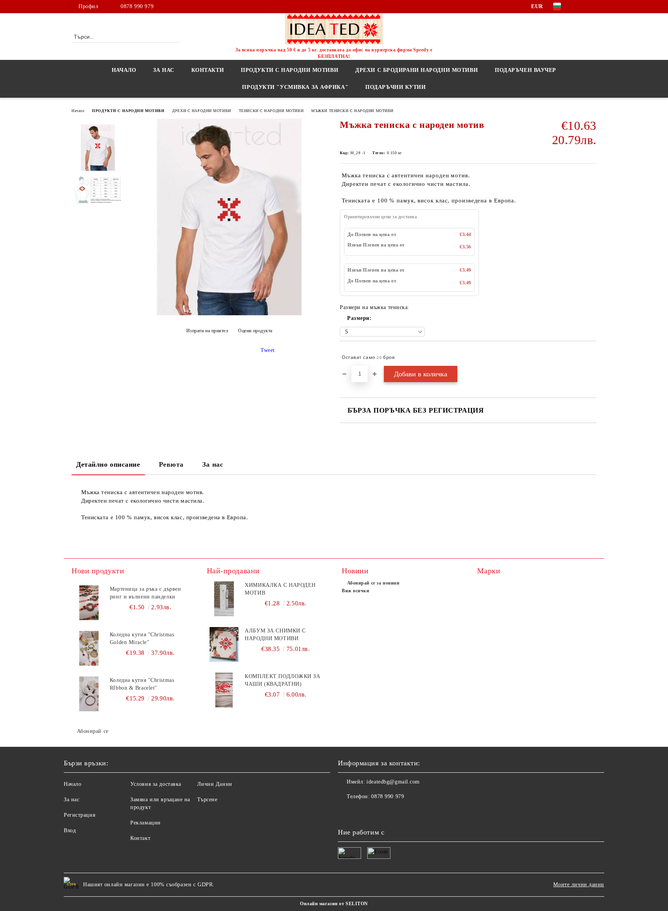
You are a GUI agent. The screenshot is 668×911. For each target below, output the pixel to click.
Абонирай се (93, 731)
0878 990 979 (137, 6)
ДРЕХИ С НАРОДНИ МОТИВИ (201, 111)
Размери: (359, 318)
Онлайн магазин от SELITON (334, 903)
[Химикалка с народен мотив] (224, 598)
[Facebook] (580, 6)
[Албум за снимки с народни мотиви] (224, 644)
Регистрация (79, 815)
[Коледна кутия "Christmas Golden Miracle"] (89, 648)
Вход (70, 830)
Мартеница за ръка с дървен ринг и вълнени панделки (145, 593)
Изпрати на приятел (207, 330)
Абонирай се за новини (373, 583)
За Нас (163, 70)
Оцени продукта (255, 330)
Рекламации (145, 823)
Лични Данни (214, 784)
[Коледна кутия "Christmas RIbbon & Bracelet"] (89, 693)
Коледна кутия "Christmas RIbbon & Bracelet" (142, 684)
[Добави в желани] (590, 357)
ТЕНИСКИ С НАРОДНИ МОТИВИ (271, 111)
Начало (124, 70)
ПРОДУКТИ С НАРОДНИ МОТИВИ (128, 111)
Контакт (140, 838)
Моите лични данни (578, 884)
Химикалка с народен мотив (280, 589)
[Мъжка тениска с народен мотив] (229, 313)
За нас (212, 464)
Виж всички (356, 590)
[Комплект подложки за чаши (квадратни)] (224, 690)
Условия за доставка (155, 784)
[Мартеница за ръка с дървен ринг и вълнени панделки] (89, 602)
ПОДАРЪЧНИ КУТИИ (395, 87)
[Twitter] (592, 6)
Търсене (207, 799)
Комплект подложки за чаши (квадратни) (282, 680)
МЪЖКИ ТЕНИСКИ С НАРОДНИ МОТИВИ (352, 111)
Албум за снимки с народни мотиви (275, 634)
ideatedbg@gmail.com (393, 782)
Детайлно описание (108, 464)
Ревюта (171, 464)
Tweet (268, 350)
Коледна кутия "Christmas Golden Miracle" (142, 638)
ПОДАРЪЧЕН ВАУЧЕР (525, 70)
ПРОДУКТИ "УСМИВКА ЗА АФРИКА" (295, 87)
